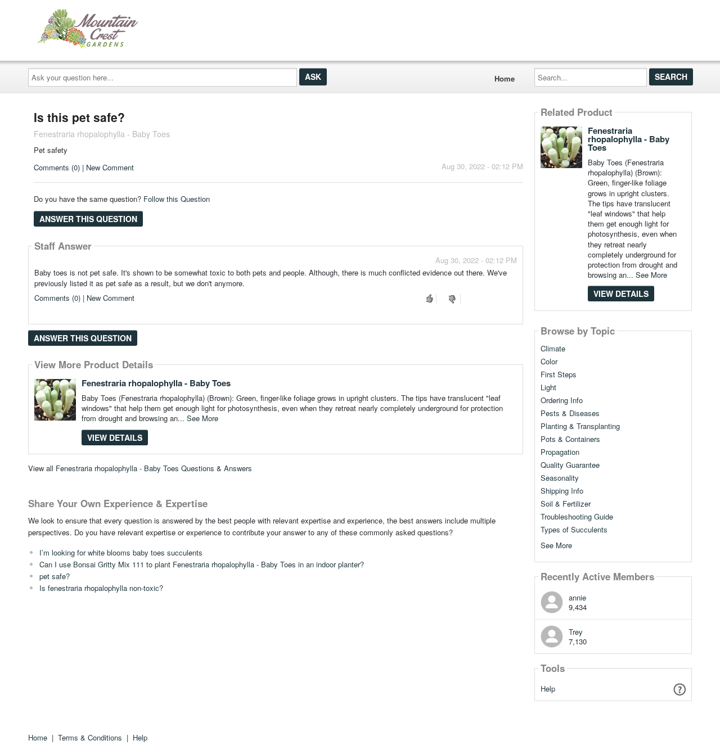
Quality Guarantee (570, 465)
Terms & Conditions (90, 737)
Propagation (560, 452)
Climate (553, 349)
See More (202, 418)
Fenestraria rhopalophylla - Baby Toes (156, 383)
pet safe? (54, 576)
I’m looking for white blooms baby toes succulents (120, 552)
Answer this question (88, 218)
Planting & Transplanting (580, 426)
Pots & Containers (570, 439)
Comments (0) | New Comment (84, 167)
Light (548, 387)
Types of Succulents (574, 530)
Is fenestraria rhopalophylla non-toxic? (101, 588)
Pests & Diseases (570, 413)
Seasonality (560, 478)
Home (504, 78)
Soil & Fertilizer (566, 504)
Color (549, 361)
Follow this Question (176, 198)
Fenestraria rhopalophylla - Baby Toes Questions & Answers (154, 468)
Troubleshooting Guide (577, 517)
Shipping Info (562, 491)
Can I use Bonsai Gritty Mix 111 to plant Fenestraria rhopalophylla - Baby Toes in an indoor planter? (201, 564)
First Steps (559, 374)
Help (548, 688)
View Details (114, 437)
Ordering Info (562, 400)
